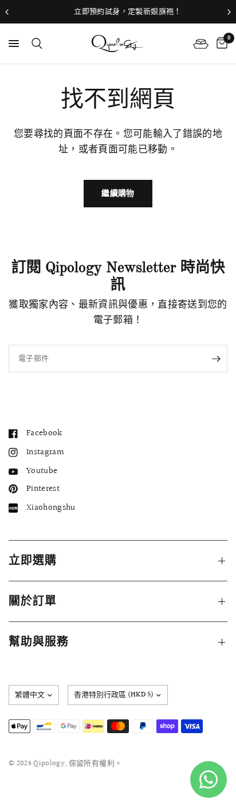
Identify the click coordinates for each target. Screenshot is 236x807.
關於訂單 (33, 601)
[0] (220, 43)
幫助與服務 (39, 642)
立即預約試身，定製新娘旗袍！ (120, 11)
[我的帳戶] (201, 43)
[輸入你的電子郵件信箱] (215, 358)
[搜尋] (34, 43)
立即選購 (33, 561)
